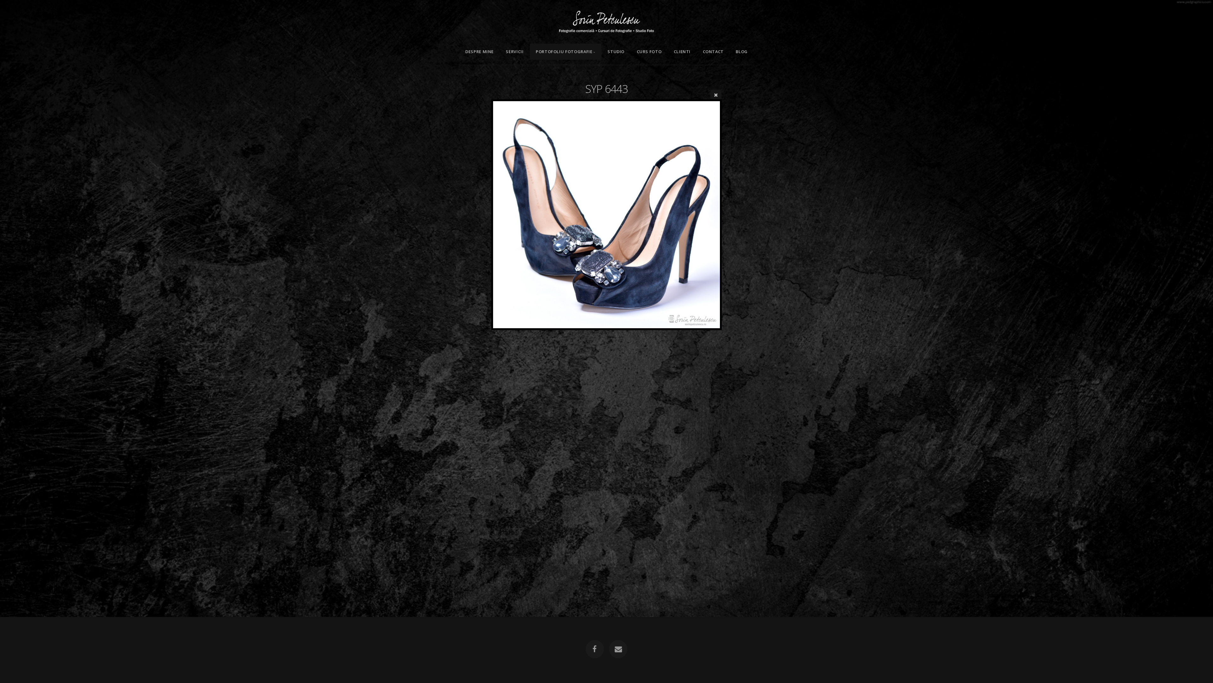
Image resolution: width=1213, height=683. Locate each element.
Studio (616, 51)
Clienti (682, 51)
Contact (713, 51)
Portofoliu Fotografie (564, 51)
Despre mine (479, 51)
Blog (742, 51)
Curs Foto (649, 51)
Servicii (514, 51)
